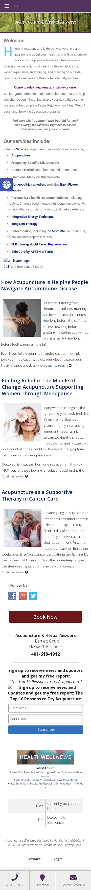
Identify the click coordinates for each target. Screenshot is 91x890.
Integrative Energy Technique (32, 217)
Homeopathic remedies (28, 184)
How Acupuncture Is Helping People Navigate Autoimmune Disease (44, 285)
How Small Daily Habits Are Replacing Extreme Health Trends (46, 783)
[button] (6, 184)
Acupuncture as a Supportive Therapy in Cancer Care (37, 495)
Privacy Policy (72, 845)
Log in (58, 859)
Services (22, 149)
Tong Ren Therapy (24, 224)
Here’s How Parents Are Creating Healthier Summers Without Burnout (46, 774)
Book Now (45, 616)
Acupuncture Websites (21, 840)
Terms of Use (53, 845)
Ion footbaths (56, 231)
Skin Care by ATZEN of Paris (32, 252)
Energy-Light (28, 244)
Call (6, 267)
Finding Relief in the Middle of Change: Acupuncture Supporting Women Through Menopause (42, 387)
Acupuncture (20, 155)
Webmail (35, 859)
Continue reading (57, 365)
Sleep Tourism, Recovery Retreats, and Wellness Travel (45, 779)
